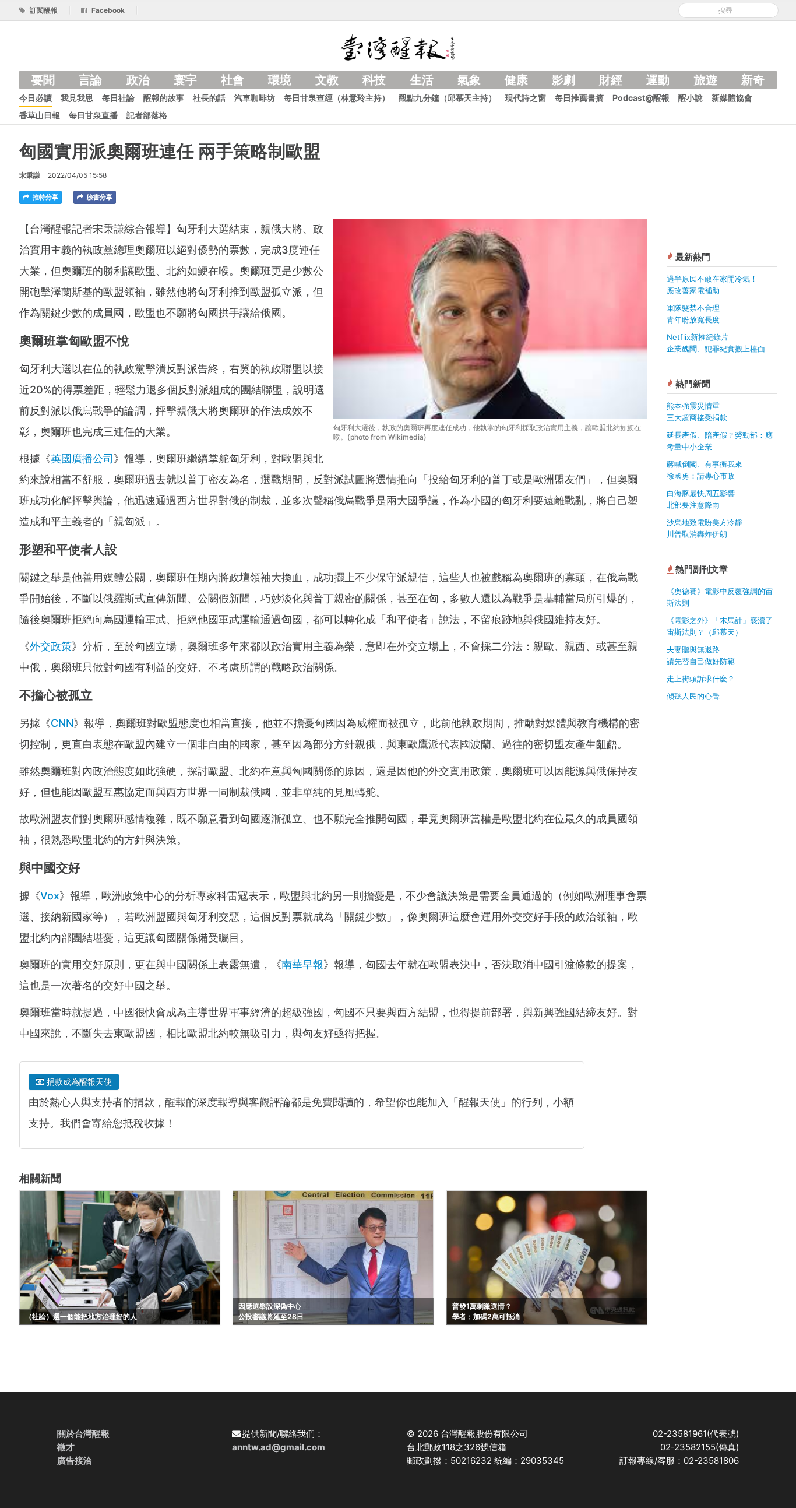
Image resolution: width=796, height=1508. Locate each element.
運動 (658, 80)
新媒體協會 (732, 98)
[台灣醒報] (398, 46)
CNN (62, 723)
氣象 (469, 80)
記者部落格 (146, 115)
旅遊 (705, 80)
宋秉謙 (29, 175)
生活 (422, 80)
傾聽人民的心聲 (693, 696)
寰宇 (185, 80)
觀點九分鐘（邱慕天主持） (447, 98)
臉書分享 (98, 197)
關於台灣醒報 (83, 1433)
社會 (232, 80)
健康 (516, 80)
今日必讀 (35, 98)
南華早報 (302, 964)
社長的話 (209, 98)
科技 (374, 80)
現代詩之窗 (525, 98)
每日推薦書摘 (579, 98)
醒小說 (690, 98)
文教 (327, 80)
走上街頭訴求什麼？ (701, 678)
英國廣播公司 (82, 458)
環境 (279, 80)
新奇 (753, 80)
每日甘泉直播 (93, 115)
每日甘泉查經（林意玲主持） (337, 98)
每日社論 (118, 98)
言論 (90, 80)
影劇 (563, 80)
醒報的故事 (163, 98)
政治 (138, 80)
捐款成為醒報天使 (78, 1082)
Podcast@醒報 (641, 98)
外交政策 (51, 646)
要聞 (43, 80)
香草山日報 (39, 115)
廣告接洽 (74, 1460)
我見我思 (77, 98)
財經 (610, 80)
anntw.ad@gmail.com (278, 1447)
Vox (49, 896)
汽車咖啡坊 (254, 98)
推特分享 (44, 197)
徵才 (66, 1447)
